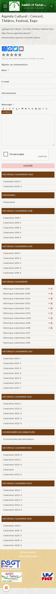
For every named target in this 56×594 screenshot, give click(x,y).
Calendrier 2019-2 (12, 258)
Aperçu (7, 112)
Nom (4, 70)
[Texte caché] (32, 108)
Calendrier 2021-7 (12, 387)
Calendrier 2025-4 (12, 540)
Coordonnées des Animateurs (18, 439)
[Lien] (29, 108)
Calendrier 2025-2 (12, 535)
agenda (19, 37)
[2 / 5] (7, 55)
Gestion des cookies (28, 556)
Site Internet (9, 93)
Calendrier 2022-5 (12, 423)
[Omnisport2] (12, 576)
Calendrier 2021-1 (12, 358)
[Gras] (3, 108)
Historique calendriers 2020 (27, 318)
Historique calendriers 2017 (16, 332)
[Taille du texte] (13, 108)
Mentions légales (28, 552)
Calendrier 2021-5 (12, 378)
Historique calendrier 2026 (27, 288)
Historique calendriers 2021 (27, 313)
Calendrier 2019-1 (12, 253)
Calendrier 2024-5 (12, 509)
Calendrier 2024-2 (12, 495)
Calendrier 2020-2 (12, 186)
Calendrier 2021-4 (12, 373)
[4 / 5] (15, 55)
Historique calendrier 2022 (27, 308)
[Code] (43, 108)
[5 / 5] (19, 55)
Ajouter (28, 165)
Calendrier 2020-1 (12, 181)
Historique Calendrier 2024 (27, 298)
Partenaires (9, 202)
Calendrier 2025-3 (12, 530)
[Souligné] (10, 108)
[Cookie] (6, 587)
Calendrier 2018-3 (12, 227)
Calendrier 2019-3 (12, 263)
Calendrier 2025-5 (12, 545)
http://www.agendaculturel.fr (16, 33)
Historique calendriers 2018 (27, 328)
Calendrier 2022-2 (12, 408)
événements (8, 37)
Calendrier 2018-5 (12, 237)
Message (7, 104)
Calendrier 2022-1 (12, 403)
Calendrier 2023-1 (12, 459)
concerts (28, 37)
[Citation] (22, 108)
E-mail (5, 81)
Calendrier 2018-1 (12, 217)
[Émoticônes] (46, 108)
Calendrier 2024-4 (12, 505)
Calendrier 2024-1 (12, 490)
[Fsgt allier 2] (11, 564)
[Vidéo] (39, 108)
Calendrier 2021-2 (12, 363)
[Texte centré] (26, 108)
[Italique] (6, 108)
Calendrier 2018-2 (12, 222)
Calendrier (8, 469)
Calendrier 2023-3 (12, 464)
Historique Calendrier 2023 (27, 303)
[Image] (36, 108)
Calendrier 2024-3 (12, 500)
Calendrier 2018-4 (12, 232)
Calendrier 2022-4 (12, 418)
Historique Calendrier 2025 (27, 293)
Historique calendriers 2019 (27, 323)
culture (36, 37)
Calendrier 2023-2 (12, 474)
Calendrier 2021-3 (12, 368)
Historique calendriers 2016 (16, 337)
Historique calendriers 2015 (16, 342)
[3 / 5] (11, 55)
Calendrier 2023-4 (12, 454)
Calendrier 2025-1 (12, 525)
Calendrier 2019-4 (12, 268)
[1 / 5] (3, 55)
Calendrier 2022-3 (12, 413)
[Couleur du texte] (18, 108)
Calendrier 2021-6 (12, 383)
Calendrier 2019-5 (12, 272)
